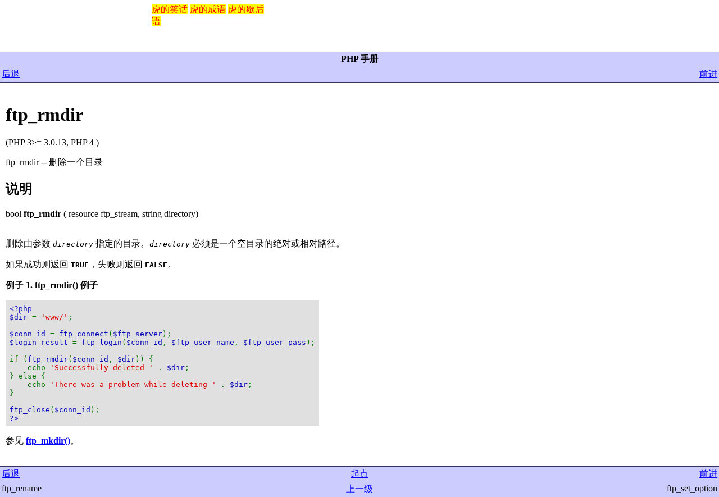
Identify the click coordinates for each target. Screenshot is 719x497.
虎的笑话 (170, 9)
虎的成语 (208, 9)
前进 (708, 74)
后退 (11, 74)
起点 (359, 473)
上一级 (359, 489)
